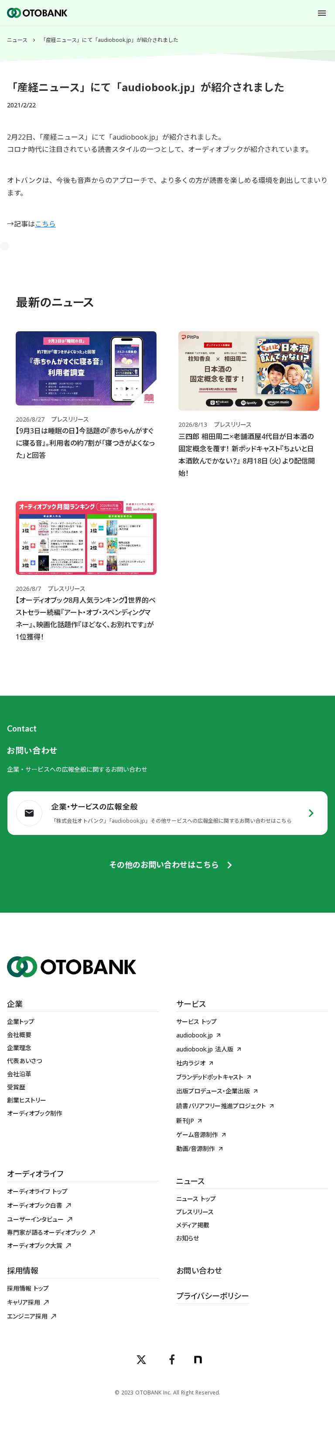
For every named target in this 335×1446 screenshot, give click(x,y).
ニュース (17, 40)
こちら (45, 224)
